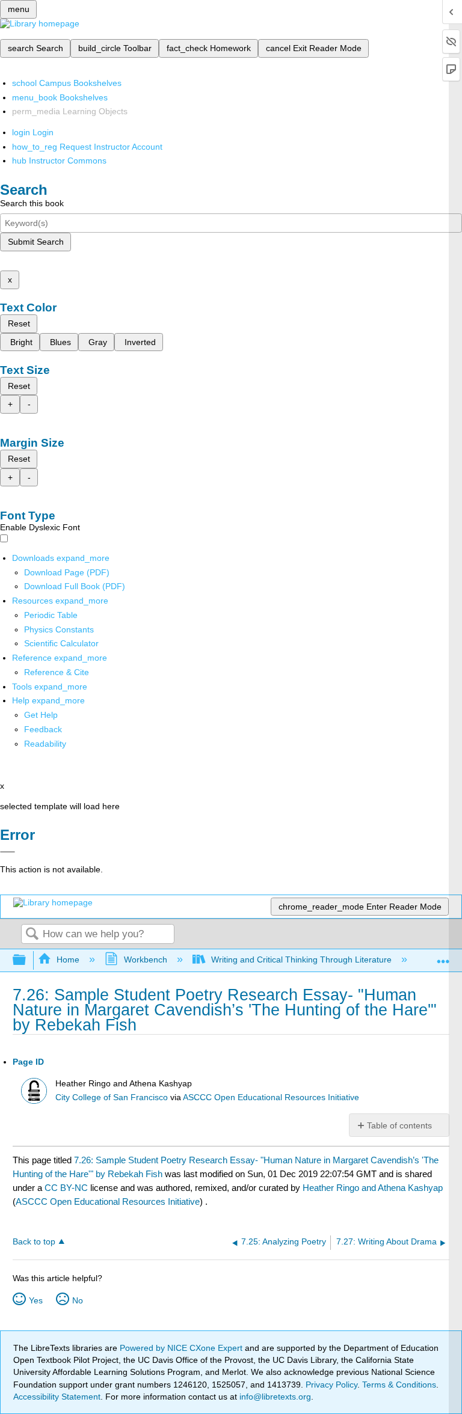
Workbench (145, 959)
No (77, 1300)
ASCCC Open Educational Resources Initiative (271, 1097)
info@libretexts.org (274, 1396)
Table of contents (399, 1125)
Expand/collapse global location (443, 956)
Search (32, 934)
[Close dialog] (7, 851)
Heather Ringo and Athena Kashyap (373, 1188)
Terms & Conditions (399, 1384)
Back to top (34, 1241)
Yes (36, 1300)
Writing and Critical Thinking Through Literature (301, 959)
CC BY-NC (67, 1188)
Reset (19, 323)
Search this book (32, 203)
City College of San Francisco (111, 1097)
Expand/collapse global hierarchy (27, 960)
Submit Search (36, 241)
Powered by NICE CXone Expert (182, 1348)
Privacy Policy (331, 1384)
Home (68, 959)
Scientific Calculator (61, 643)
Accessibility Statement (56, 1396)
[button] (43, 729)
